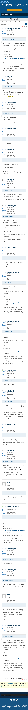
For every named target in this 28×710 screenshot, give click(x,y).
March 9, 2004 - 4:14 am (8, 190)
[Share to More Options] (17, 700)
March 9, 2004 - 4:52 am (8, 258)
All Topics (2, 21)
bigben (9, 76)
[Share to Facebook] (11, 700)
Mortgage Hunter (13, 29)
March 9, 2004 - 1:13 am (8, 86)
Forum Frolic (9, 21)
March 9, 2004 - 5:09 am (8, 380)
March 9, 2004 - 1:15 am (8, 139)
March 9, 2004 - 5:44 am (8, 605)
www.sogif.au (24, 707)
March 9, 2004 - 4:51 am (8, 216)
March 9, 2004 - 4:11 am (8, 160)
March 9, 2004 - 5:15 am (8, 401)
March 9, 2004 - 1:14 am (8, 113)
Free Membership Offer (14, 10)
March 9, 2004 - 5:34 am (8, 559)
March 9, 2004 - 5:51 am (8, 636)
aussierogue (11, 103)
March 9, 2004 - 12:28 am (8, 39)
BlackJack (10, 149)
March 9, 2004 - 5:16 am (8, 435)
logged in (10, 683)
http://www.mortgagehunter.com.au (14, 58)
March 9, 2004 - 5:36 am (8, 580)
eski (8, 482)
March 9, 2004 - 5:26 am (8, 461)
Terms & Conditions (13, 703)
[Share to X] (14, 700)
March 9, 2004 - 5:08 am (8, 282)
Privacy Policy (21, 703)
